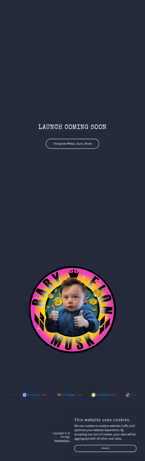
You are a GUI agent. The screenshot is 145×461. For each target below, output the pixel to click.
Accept (105, 448)
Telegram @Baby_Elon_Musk (72, 144)
